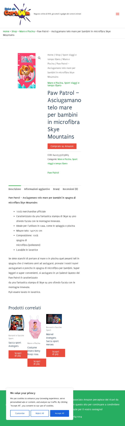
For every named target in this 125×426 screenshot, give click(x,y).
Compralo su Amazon (62, 146)
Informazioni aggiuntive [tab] (37, 189)
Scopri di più (18, 354)
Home (6, 31)
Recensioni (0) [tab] (70, 189)
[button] (39, 58)
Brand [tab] (56, 189)
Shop (14, 31)
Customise (20, 413)
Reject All (40, 413)
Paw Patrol (53, 172)
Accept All (59, 413)
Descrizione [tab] (15, 189)
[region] (39, 404)
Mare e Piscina (27, 31)
